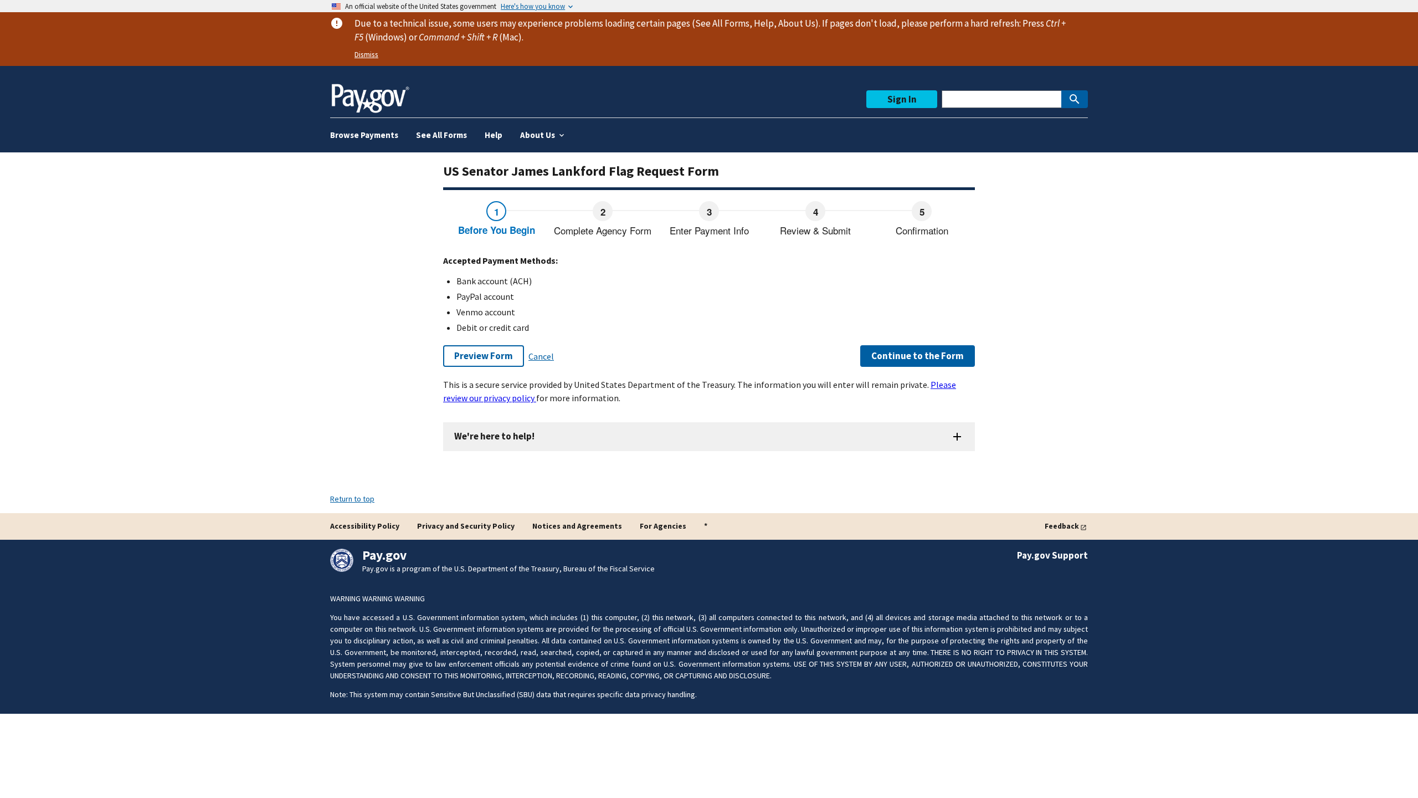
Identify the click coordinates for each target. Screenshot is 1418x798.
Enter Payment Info (709, 230)
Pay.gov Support (1052, 555)
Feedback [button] (1062, 526)
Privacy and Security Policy (466, 526)
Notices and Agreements (577, 526)
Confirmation (922, 230)
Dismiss (366, 54)
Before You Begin (496, 230)
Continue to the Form (917, 356)
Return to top (352, 499)
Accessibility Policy (364, 526)
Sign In (902, 99)
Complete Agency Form (602, 230)
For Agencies (663, 526)
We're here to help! (494, 436)
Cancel (541, 356)
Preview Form (483, 356)
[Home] (370, 94)
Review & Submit (815, 230)
